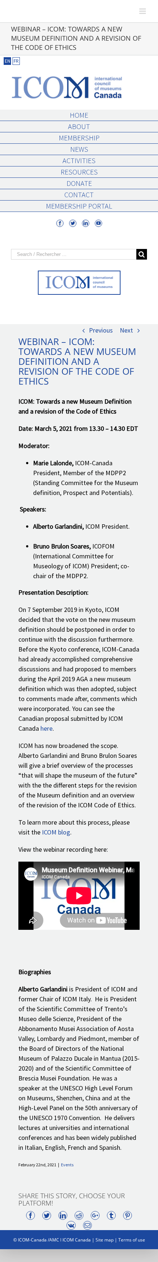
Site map (105, 1240)
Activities (79, 160)
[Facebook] (60, 223)
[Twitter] (72, 223)
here (46, 728)
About (79, 126)
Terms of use (131, 1240)
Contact (79, 194)
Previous (101, 330)
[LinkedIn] (85, 223)
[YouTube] (98, 223)
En (7, 61)
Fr (16, 61)
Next (126, 330)
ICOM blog (56, 832)
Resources (79, 171)
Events (67, 1164)
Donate (79, 183)
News (79, 149)
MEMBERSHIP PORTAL (79, 205)
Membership (79, 137)
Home (79, 115)
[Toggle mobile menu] (143, 11)
